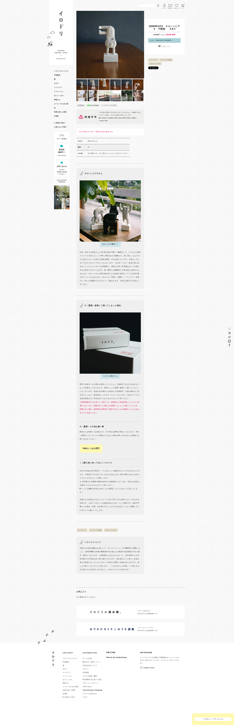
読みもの (170, 8)
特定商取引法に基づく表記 (92, 679)
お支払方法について (90, 665)
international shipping (92, 690)
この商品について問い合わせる (213, 719)
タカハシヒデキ (154, 63)
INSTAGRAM (146, 652)
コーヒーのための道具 (71, 686)
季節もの (57, 99)
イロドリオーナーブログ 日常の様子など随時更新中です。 (148, 629)
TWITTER (111, 652)
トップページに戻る (109, 105)
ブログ (85, 697)
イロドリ (53, 658)
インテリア (58, 87)
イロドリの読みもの (90, 693)
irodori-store (149, 668)
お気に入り (166, 46)
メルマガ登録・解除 (90, 676)
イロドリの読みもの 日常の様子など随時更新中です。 (148, 612)
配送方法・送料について (91, 662)
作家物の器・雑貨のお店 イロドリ (61, 25)
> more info (103, 120)
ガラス (56, 83)
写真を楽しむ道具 (60, 112)
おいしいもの (59, 95)
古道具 (56, 116)
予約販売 (57, 75)
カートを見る (87, 658)
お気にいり (177, 8)
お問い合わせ (87, 686)
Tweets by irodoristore (116, 657)
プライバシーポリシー (90, 683)
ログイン (164, 8)
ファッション (59, 91)
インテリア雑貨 (165, 60)
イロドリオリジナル (61, 71)
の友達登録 (93, 105)
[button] (93, 45)
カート (183, 8)
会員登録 (81, 105)
